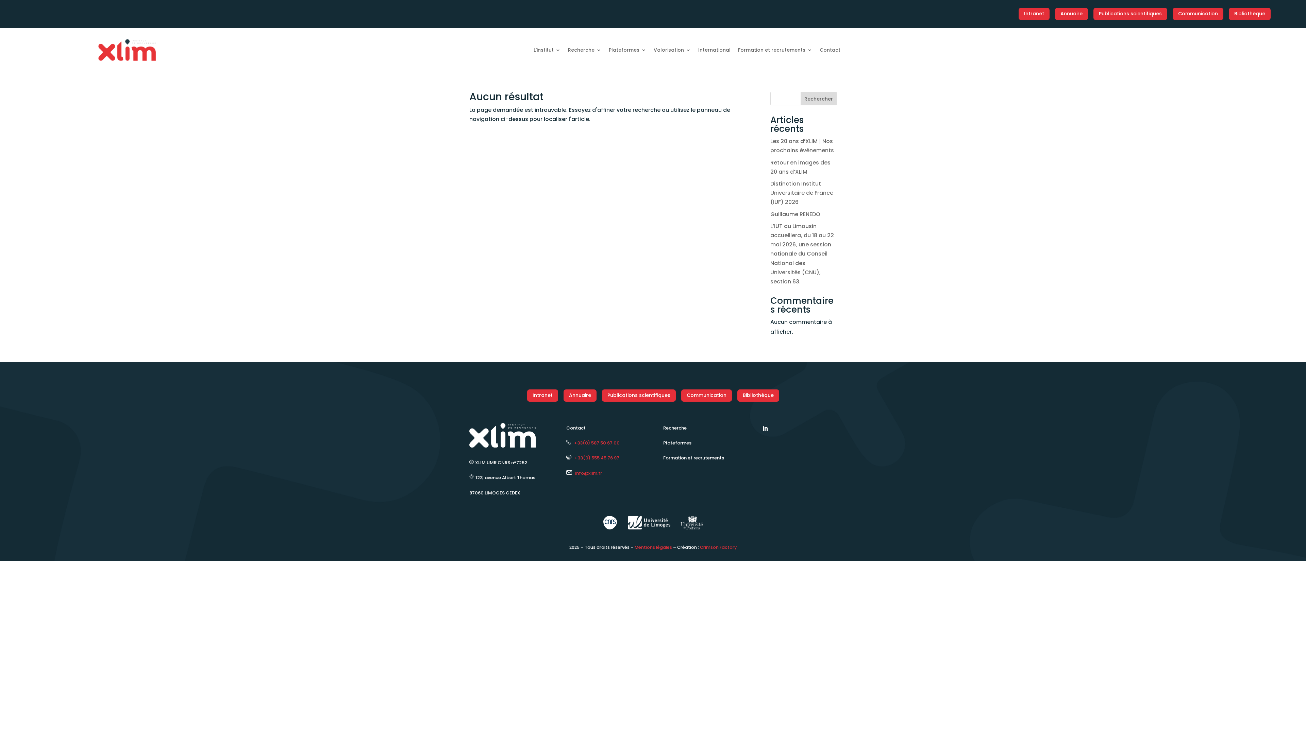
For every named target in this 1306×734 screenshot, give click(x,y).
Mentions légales (653, 547)
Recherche (581, 50)
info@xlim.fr (588, 473)
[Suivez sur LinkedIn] (765, 428)
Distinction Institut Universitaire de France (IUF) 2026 (801, 193)
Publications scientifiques (1130, 13)
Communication (1198, 13)
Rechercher (818, 98)
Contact (830, 50)
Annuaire (1071, 13)
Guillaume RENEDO (795, 214)
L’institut (544, 50)
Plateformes (624, 50)
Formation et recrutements (771, 50)
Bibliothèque (1249, 13)
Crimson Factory (718, 547)
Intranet (1034, 13)
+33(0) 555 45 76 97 (595, 458)
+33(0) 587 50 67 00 (595, 443)
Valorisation (669, 50)
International (714, 50)
